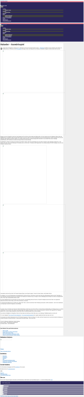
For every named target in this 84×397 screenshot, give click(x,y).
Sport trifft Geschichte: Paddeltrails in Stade (11, 333)
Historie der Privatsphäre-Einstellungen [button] (10, 361)
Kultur (4, 14)
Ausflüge (4, 9)
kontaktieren (17, 367)
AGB (3, 359)
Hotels (4, 18)
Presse (2, 349)
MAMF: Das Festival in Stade (8, 332)
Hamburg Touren (8, 10)
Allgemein (6, 321)
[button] (62, 306)
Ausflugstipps (10, 321)
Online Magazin (5, 19)
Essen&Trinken (7, 12)
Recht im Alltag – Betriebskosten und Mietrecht (9, 322)
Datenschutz (5, 357)
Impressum (5, 355)
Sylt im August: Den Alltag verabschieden (10, 331)
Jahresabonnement (11, 369)
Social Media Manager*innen (5, 375)
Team (52, 379)
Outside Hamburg (17, 321)
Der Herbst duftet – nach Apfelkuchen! (7, 323)
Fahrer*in (2, 373)
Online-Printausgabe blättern (5, 351)
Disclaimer (4, 358)
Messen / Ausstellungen (7, 17)
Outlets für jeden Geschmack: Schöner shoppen (11, 335)
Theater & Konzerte (8, 15)
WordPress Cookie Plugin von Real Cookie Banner (9, 396)
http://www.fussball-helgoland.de (28, 315)
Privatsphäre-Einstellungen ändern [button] (9, 360)
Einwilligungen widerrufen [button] (7, 362)
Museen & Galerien (8, 16)
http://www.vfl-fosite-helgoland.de (15, 315)
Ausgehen (4, 11)
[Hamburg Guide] (3, 24)
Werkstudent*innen (3, 374)
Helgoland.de (42, 47)
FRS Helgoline (18, 49)
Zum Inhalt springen (3, 1)
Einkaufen (4, 13)
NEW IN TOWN (5, 330)
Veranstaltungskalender (7, 20)
